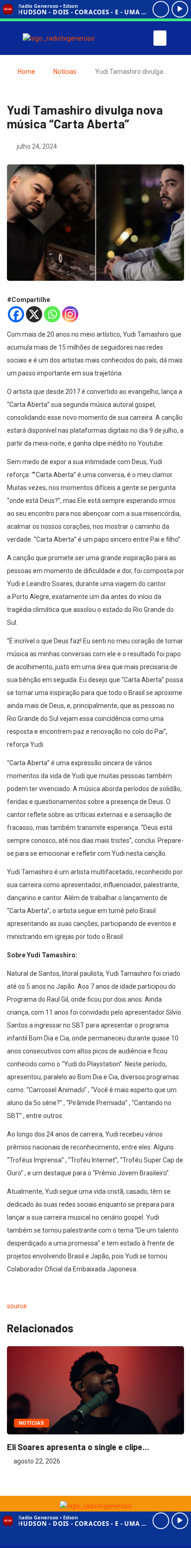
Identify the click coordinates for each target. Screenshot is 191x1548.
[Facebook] (16, 314)
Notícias (64, 71)
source (17, 1306)
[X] (34, 314)
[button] (159, 38)
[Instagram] (70, 314)
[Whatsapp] (52, 314)
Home (26, 71)
